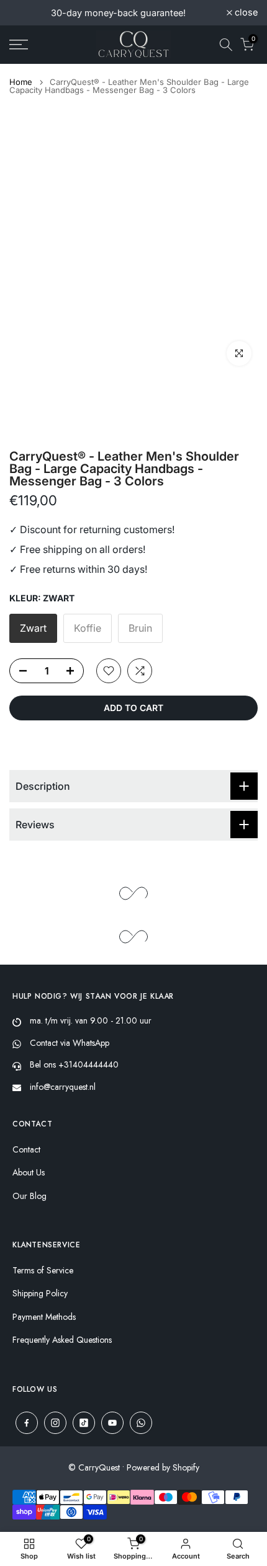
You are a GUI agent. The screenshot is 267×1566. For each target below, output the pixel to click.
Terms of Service (42, 1270)
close (245, 12)
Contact (26, 1150)
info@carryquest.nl (63, 1087)
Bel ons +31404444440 (74, 1064)
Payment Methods (44, 1317)
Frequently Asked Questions (62, 1340)
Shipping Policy (40, 1293)
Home (20, 82)
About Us (28, 1173)
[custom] (27, 1423)
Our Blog (29, 1196)
